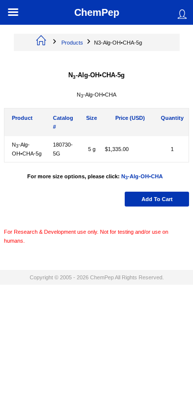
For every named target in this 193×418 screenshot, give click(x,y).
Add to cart (157, 199)
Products (72, 43)
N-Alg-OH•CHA (142, 176)
